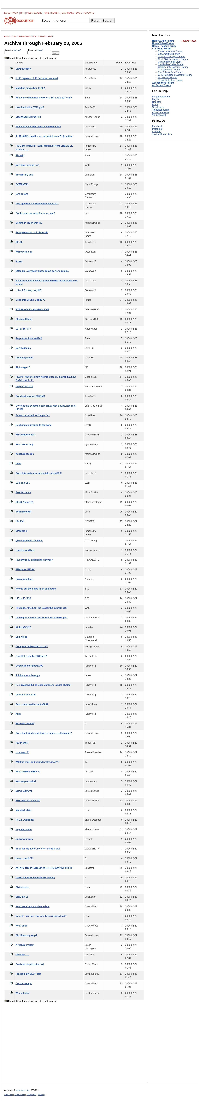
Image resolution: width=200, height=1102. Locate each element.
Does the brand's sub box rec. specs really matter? (44, 733)
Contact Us (19, 1095)
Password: (35, 50)
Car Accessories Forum (170, 51)
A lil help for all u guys (28, 675)
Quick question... (25, 579)
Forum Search (102, 20)
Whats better (23, 993)
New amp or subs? (26, 781)
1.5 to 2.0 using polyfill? (29, 290)
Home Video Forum (163, 43)
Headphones (67, 13)
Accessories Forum (163, 83)
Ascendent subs (25, 454)
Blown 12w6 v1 (24, 791)
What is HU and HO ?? (28, 771)
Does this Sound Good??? (30, 300)
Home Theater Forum (164, 46)
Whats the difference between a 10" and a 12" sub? (44, 97)
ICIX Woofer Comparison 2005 (32, 309)
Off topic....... (22, 954)
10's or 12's (22, 194)
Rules (155, 104)
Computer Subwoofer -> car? (32, 646)
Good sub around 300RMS (30, 396)
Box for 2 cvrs (23, 492)
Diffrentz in (22, 531)
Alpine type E (23, 367)
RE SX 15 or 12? (25, 502)
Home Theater (51, 13)
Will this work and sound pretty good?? (37, 762)
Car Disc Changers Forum (171, 56)
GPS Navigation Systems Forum (175, 75)
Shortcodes (158, 107)
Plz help (20, 155)
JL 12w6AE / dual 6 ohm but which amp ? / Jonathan (44, 136)
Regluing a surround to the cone (34, 425)
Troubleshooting (160, 110)
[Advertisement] (74, 1045)
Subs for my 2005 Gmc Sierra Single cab (38, 848)
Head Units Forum (167, 77)
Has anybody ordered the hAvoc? (34, 560)
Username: (13, 50)
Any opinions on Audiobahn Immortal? (37, 203)
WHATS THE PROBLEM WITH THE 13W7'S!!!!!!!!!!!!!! (44, 868)
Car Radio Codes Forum (170, 64)
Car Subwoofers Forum (170, 72)
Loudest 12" (22, 752)
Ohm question (23, 69)
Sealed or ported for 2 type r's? (33, 415)
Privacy (41, 1095)
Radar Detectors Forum (170, 80)
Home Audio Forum (163, 41)
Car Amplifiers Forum (169, 54)
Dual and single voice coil (30, 964)
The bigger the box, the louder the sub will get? (41, 608)
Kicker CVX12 (23, 627)
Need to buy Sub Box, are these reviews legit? (41, 916)
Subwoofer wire (24, 839)
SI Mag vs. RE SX (25, 569)
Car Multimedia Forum (169, 62)
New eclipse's (23, 348)
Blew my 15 (22, 897)
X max (19, 261)
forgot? (40, 50)
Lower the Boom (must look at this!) (35, 877)
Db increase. (22, 887)
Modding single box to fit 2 (30, 88)
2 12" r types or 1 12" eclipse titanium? (37, 78)
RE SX (19, 242)
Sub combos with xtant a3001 (32, 704)
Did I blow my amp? (26, 935)
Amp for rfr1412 (24, 386)
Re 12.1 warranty (25, 820)
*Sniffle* (20, 521)
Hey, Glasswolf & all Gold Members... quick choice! (43, 685)
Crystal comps (24, 983)
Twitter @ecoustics (162, 134)
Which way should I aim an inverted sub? (38, 126)
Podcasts (89, 13)
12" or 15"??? (23, 329)
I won (18, 463)
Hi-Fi (22, 13)
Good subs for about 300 (29, 665)
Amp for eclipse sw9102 (29, 338)
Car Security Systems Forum (173, 67)
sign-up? (17, 50)
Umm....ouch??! (24, 858)
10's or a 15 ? (23, 483)
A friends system (25, 945)
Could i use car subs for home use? (35, 213)
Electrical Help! (24, 319)
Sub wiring (21, 637)
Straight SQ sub (24, 174)
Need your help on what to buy (32, 906)
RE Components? (25, 434)
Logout (155, 99)
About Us (8, 1095)
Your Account (159, 115)
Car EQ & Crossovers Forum (173, 59)
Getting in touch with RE (29, 223)
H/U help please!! (25, 723)
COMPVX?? (22, 184)
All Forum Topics (161, 85)
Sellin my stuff (23, 511)
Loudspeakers (34, 13)
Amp (18, 714)
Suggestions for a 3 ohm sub (32, 232)
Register (156, 102)
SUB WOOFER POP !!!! (28, 117)
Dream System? (24, 357)
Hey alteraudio (24, 829)
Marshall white (23, 810)
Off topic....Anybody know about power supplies (42, 271)
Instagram (157, 129)
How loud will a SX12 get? (30, 107)
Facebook (157, 126)
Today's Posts (188, 41)
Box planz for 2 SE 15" (28, 800)
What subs (21, 925)
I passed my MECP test (28, 974)
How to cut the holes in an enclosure (36, 588)
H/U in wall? (22, 743)
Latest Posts (11, 13)
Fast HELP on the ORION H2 (31, 656)
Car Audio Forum (161, 48)
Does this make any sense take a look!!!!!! (39, 473)
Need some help (25, 444)
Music (79, 13)
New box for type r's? (27, 165)
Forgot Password (161, 96)
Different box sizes (26, 694)
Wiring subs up (24, 251)
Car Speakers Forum (169, 69)
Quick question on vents (29, 540)
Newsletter (31, 1095)
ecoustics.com (22, 1090)
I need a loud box (25, 550)
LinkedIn (156, 131)
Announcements (160, 112)
